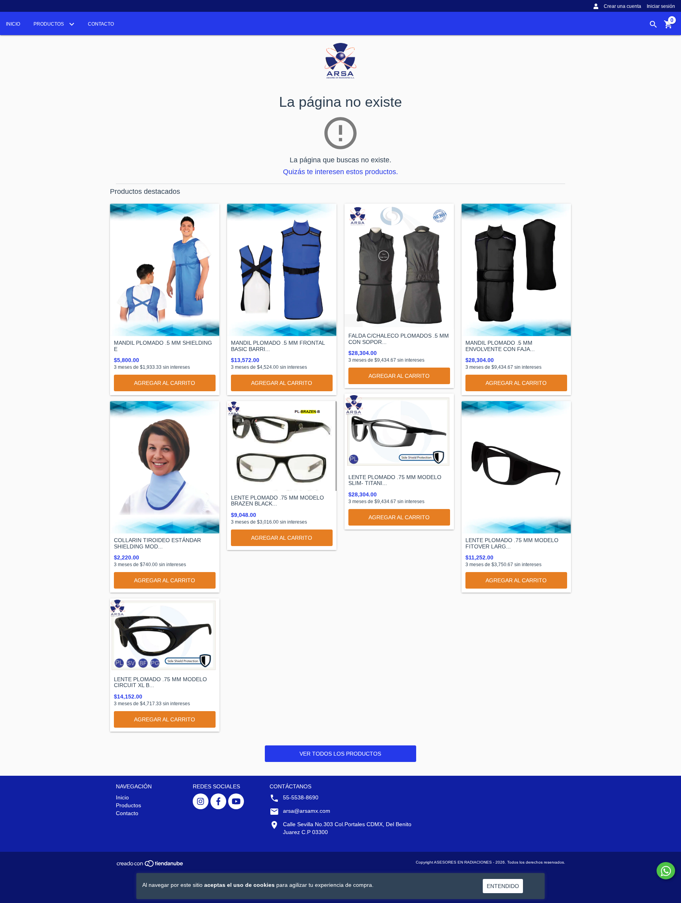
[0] (668, 27)
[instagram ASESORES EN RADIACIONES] (200, 801)
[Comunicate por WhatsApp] (666, 870)
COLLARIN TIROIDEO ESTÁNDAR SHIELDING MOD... (157, 543)
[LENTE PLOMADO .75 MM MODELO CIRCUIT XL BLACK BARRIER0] (165, 635)
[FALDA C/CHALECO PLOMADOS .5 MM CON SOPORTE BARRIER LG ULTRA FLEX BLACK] (399, 266)
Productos (49, 24)
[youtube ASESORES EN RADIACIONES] (236, 801)
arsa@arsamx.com (306, 811)
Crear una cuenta (622, 6)
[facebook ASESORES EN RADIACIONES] (218, 801)
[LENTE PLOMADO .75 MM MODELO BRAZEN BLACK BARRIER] (282, 446)
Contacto (101, 24)
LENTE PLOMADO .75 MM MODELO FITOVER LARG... (511, 543)
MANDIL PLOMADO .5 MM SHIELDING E (163, 346)
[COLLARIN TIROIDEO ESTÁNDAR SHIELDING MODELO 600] (165, 467)
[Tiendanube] (150, 866)
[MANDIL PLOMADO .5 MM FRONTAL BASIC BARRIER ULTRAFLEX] (282, 270)
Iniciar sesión (661, 6)
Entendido (503, 886)
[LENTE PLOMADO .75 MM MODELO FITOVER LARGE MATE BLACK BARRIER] (516, 467)
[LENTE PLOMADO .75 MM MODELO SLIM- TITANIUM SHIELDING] (399, 432)
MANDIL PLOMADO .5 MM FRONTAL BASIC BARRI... (278, 346)
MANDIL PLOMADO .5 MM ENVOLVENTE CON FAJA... (500, 346)
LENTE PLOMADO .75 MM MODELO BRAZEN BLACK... (277, 501)
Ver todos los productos (340, 754)
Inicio (13, 24)
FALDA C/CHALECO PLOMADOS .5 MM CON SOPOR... (398, 339)
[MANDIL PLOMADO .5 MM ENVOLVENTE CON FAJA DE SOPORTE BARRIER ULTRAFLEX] (516, 270)
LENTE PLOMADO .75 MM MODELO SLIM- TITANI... (394, 480)
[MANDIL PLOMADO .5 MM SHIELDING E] (165, 270)
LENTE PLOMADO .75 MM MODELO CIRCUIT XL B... (160, 682)
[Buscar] (653, 24)
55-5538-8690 (300, 797)
